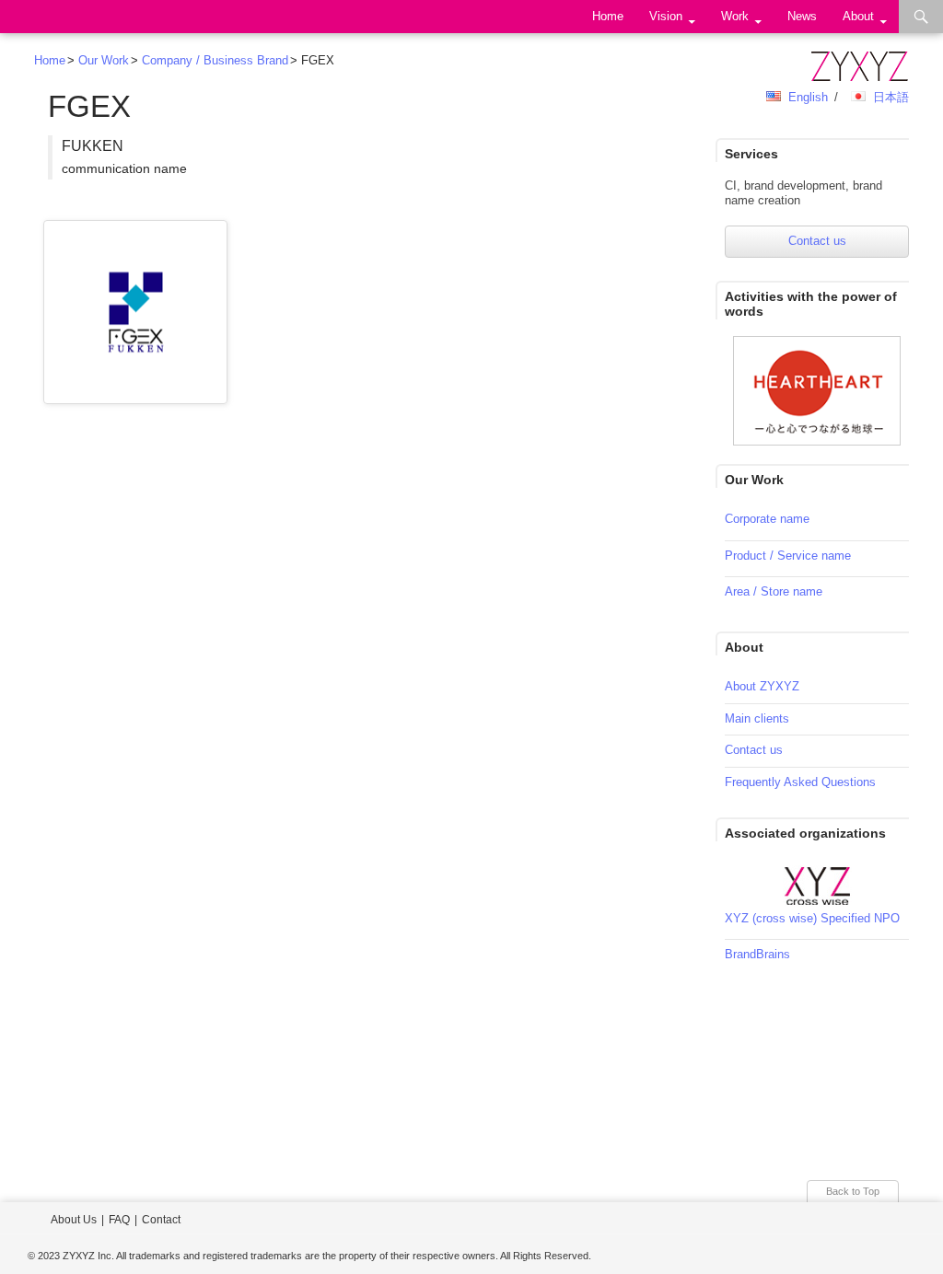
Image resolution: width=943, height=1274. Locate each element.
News (802, 16)
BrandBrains (757, 954)
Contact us (817, 241)
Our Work (103, 60)
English (808, 97)
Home (607, 16)
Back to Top (852, 1191)
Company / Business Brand (215, 60)
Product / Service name (788, 555)
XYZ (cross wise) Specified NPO (812, 918)
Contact (161, 1219)
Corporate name (767, 519)
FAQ (119, 1219)
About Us (74, 1219)
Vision (665, 16)
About (858, 16)
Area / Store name (773, 591)
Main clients (757, 718)
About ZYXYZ (762, 686)
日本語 (891, 97)
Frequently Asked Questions (800, 782)
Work (735, 16)
